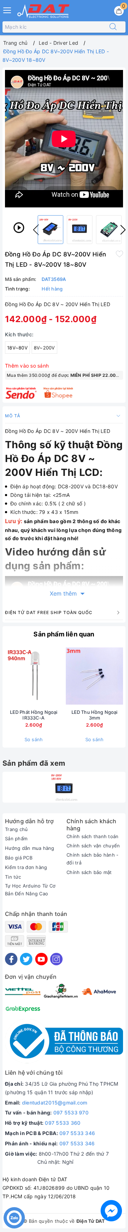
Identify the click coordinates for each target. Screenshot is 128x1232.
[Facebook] (11, 959)
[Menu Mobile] (7, 9)
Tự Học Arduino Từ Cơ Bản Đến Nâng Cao (30, 889)
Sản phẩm (16, 838)
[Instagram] (56, 959)
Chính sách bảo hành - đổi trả (92, 858)
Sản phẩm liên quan (63, 634)
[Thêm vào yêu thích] (119, 253)
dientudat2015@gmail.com (54, 1103)
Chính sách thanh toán (92, 836)
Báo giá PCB (18, 858)
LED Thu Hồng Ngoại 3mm (94, 715)
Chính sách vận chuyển (93, 845)
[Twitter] (26, 959)
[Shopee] (58, 393)
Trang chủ (16, 829)
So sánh (34, 739)
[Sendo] (21, 393)
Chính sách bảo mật (89, 872)
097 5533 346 (77, 1133)
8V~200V (44, 348)
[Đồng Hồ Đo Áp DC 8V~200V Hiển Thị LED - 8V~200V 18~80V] (64, 787)
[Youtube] (41, 959)
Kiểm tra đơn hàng (26, 867)
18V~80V (17, 348)
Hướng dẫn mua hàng (29, 848)
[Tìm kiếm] (113, 27)
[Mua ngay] (61, 676)
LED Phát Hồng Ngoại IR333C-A (33, 715)
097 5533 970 (71, 1112)
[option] (50, 229)
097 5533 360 (62, 1123)
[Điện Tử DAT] (44, 11)
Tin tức (13, 877)
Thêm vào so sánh (27, 366)
